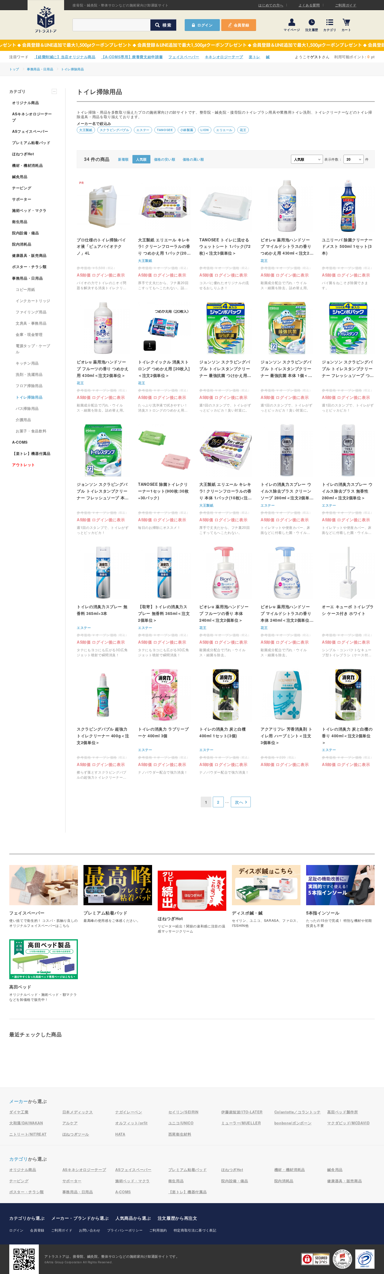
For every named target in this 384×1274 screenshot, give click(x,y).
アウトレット (23, 464)
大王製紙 (85, 130)
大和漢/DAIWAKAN (26, 1122)
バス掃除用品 (27, 408)
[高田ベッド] (43, 973)
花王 (243, 130)
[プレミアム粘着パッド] (117, 896)
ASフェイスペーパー (30, 131)
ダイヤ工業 (18, 1112)
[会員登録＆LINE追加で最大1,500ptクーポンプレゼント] (192, 45)
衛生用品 (20, 221)
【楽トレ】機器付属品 (31, 453)
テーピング (21, 187)
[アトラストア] (46, 19)
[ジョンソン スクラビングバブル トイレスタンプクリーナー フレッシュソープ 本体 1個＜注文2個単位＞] (103, 479)
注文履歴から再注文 (177, 1218)
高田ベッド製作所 (342, 1112)
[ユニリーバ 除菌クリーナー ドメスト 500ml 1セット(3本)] (348, 235)
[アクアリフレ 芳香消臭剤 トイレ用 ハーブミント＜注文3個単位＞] (287, 717)
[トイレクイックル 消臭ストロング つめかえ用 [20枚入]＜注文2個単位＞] (164, 357)
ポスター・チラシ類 (29, 266)
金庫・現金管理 (29, 334)
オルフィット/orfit (131, 1122)
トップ (14, 69)
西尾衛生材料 (179, 1134)
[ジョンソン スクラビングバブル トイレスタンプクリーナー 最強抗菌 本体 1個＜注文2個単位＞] (287, 357)
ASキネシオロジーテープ (32, 117)
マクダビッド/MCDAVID (348, 1122)
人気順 (141, 159)
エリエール (224, 130)
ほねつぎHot (23, 153)
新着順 (123, 159)
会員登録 (241, 25)
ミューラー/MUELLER (241, 1122)
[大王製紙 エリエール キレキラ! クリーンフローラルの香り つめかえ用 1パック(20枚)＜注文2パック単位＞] (164, 235)
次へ (239, 802)
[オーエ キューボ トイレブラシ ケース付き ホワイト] (348, 601)
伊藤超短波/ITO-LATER (242, 1112)
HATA (120, 1134)
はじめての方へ (270, 5)
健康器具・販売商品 (29, 255)
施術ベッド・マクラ (29, 210)
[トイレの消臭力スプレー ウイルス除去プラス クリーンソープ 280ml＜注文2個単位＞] (287, 479)
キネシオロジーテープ (224, 56)
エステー (143, 130)
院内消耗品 (21, 244)
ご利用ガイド (345, 5)
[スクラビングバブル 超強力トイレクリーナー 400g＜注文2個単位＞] (103, 724)
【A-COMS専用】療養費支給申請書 (132, 56)
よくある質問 (309, 5)
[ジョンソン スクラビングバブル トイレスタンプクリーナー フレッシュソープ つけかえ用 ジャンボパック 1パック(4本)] (348, 357)
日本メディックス (77, 1112)
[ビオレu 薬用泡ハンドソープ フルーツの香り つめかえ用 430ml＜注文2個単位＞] (103, 357)
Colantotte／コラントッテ (297, 1112)
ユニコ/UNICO (181, 1122)
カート (346, 29)
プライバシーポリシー (125, 1230)
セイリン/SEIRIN (183, 1112)
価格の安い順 (164, 159)
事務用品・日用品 (40, 69)
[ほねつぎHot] (192, 905)
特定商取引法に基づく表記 (195, 1230)
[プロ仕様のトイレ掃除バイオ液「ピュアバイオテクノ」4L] (103, 235)
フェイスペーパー (183, 56)
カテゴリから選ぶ (26, 1218)
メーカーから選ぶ (80, 1218)
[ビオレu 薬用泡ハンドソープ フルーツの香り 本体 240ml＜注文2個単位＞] (225, 601)
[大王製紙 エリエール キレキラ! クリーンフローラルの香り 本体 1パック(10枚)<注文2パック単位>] (225, 479)
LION (204, 130)
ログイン (16, 1230)
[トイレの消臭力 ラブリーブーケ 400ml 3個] (164, 724)
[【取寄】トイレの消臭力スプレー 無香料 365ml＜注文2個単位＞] (164, 601)
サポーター (21, 199)
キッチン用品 (27, 363)
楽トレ (254, 56)
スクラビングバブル (114, 130)
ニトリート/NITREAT (27, 1134)
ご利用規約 (158, 1230)
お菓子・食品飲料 (31, 430)
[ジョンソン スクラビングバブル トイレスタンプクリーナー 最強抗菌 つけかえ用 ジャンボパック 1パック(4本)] (225, 357)
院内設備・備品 (25, 232)
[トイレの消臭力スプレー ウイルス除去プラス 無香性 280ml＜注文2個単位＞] (348, 479)
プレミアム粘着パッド (31, 142)
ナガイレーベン (128, 1112)
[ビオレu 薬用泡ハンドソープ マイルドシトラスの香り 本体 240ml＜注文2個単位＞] (287, 601)
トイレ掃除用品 (72, 69)
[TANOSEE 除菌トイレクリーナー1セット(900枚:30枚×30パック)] (164, 479)
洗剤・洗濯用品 (29, 374)
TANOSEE (165, 130)
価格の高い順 (193, 159)
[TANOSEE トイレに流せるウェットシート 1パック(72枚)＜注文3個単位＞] (225, 235)
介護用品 (23, 419)
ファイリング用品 (31, 311)
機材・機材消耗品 (27, 165)
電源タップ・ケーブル (33, 348)
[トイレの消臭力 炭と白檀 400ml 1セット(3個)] (225, 724)
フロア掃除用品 (29, 385)
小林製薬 (186, 130)
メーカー (18, 1101)
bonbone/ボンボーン (292, 1122)
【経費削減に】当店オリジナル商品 (64, 56)
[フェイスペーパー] (43, 899)
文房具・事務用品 (31, 323)
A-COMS (20, 442)
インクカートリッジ (33, 300)
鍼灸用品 (20, 176)
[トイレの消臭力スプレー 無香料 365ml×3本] (103, 601)
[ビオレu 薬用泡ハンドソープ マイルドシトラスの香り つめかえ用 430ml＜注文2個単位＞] (287, 235)
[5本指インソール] (340, 899)
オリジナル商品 (25, 102)
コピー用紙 (25, 289)
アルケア (70, 1122)
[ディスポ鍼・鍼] (266, 899)
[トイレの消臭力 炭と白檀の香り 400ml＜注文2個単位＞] (348, 717)
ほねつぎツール (75, 1134)
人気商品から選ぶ (133, 1218)
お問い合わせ (89, 1230)
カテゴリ (329, 29)
